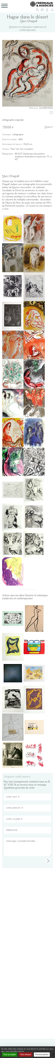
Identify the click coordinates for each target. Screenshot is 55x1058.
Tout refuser (25, 1054)
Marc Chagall (28, 21)
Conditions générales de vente (19, 787)
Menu (4, 6)
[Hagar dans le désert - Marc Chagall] (27, 73)
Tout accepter (9, 1054)
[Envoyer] (48, 861)
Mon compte (48, 10)
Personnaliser (41, 1054)
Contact (43, 10)
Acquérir (48, 126)
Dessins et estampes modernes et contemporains (27, 28)
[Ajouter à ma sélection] (51, 112)
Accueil (53, 10)
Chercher (38, 10)
